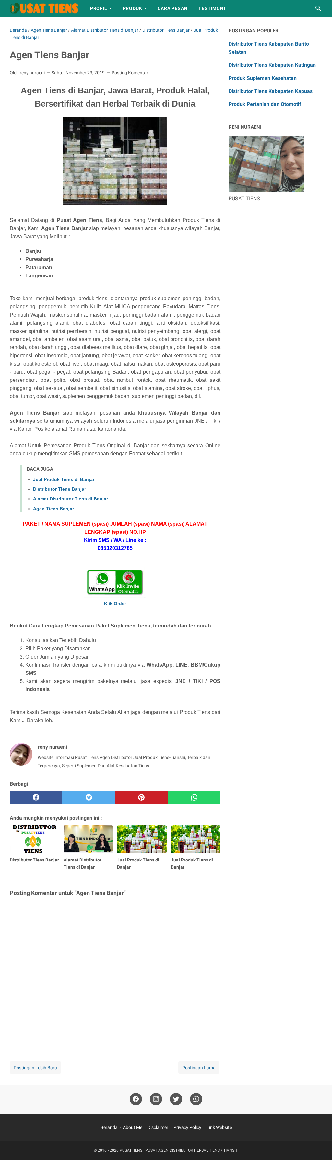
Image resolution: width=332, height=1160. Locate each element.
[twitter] (88, 797)
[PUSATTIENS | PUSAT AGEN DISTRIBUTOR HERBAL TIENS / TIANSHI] (44, 8)
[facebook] (36, 797)
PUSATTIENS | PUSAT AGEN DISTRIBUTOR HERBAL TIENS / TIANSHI (179, 1150)
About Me (132, 1127)
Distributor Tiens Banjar (59, 489)
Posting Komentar (130, 72)
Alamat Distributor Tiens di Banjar (70, 498)
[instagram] (156, 1099)
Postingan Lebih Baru (35, 1067)
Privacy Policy (187, 1127)
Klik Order (115, 603)
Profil (98, 8)
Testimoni (211, 8)
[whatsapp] (194, 797)
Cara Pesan (172, 8)
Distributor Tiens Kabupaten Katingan (272, 65)
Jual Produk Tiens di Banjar (63, 479)
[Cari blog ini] (318, 8)
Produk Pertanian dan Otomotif (265, 104)
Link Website (219, 1127)
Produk (132, 8)
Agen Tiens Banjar (53, 508)
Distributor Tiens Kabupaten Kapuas (271, 91)
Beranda (109, 1127)
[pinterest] (141, 797)
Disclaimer (158, 1127)
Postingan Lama (199, 1067)
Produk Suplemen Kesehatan (263, 78)
